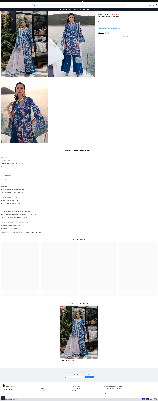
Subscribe (89, 377)
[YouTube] (11, 389)
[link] (20, 292)
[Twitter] (14, 389)
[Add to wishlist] (155, 36)
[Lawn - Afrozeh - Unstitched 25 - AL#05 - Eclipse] (79, 332)
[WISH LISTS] (153, 5)
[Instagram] (4, 389)
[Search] (79, 5)
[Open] (3, 398)
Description (68, 150)
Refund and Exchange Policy (82, 150)
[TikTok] (9, 389)
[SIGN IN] (150, 5)
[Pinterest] (7, 389)
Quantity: (100, 21)
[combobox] (80, 5)
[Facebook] (2, 389)
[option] (79, 334)
